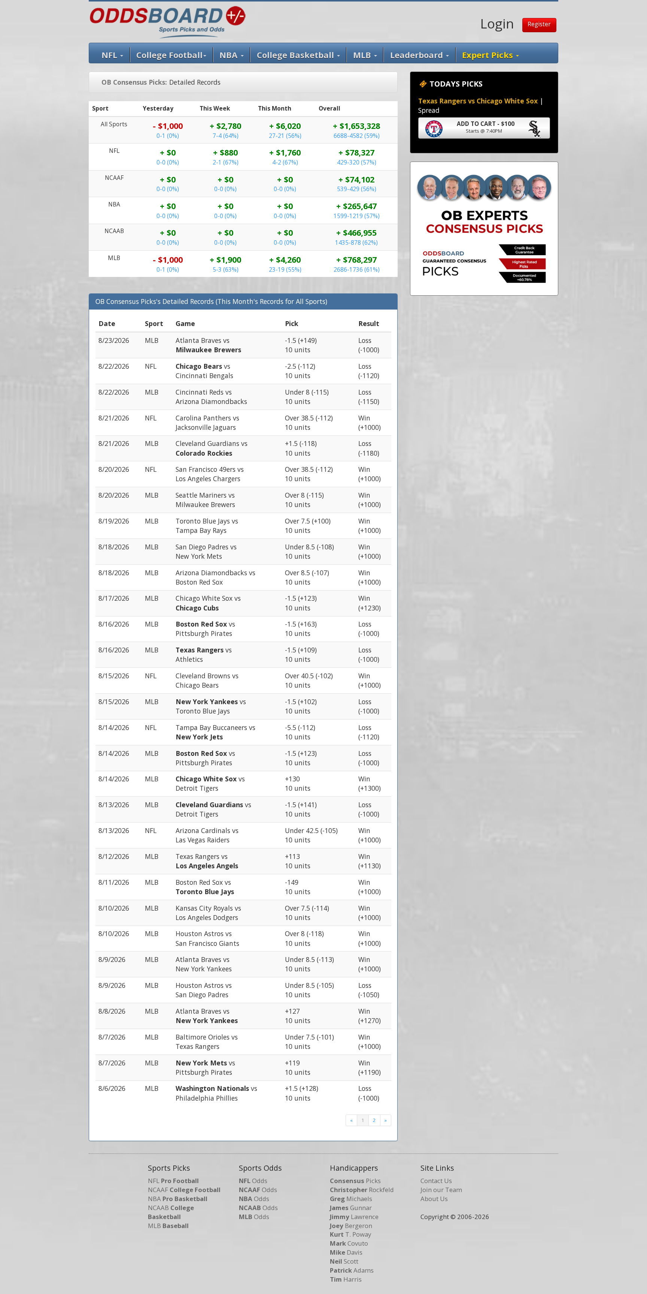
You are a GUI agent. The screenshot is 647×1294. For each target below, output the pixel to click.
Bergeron (351, 1225)
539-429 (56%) (356, 189)
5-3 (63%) (226, 270)
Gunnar (351, 1207)
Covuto (349, 1243)
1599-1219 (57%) (357, 216)
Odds (253, 1180)
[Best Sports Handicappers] (167, 21)
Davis (346, 1252)
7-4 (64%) (226, 136)
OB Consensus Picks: (134, 82)
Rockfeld (362, 1189)
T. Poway (350, 1234)
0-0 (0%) (168, 162)
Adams (352, 1270)
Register (539, 24)
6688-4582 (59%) (357, 136)
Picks (355, 1180)
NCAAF (184, 1189)
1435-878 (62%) (356, 243)
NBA (229, 54)
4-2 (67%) (285, 162)
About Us (434, 1198)
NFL (110, 54)
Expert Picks (488, 54)
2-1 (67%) (226, 162)
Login (497, 23)
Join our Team (441, 1189)
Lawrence (354, 1216)
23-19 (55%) (285, 270)
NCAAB (171, 1212)
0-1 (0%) (168, 136)
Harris (346, 1279)
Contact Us (436, 1180)
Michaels (351, 1198)
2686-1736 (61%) (357, 270)
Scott (344, 1261)
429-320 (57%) (356, 162)
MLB (363, 54)
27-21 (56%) (285, 136)
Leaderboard (417, 54)
